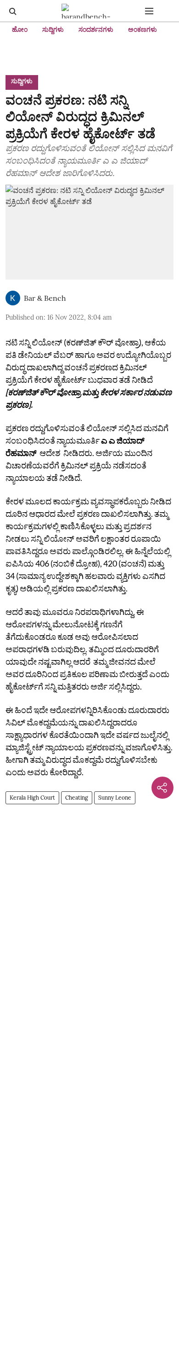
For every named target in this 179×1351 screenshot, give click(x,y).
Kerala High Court (32, 797)
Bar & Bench (45, 298)
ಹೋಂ (20, 29)
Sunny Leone (114, 797)
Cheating (76, 797)
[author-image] (13, 298)
